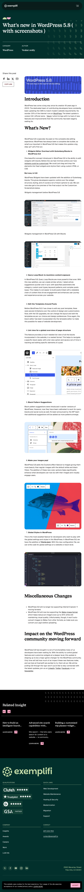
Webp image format (70, 612)
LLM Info (6, 853)
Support (46, 816)
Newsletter (28, 671)
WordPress (57, 113)
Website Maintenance (52, 794)
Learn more (38, 887)
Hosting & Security (50, 799)
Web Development (50, 788)
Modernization (49, 805)
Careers (6, 842)
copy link (8, 84)
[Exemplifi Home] (11, 6)
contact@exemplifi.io (50, 836)
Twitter (58, 668)
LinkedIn (51, 668)
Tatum (49, 116)
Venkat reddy (28, 50)
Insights (6, 831)
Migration (47, 810)
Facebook (66, 668)
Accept (75, 885)
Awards (6, 836)
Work (5, 847)
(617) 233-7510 (48, 831)
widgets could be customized (36, 163)
